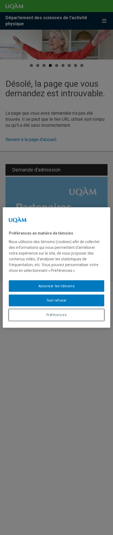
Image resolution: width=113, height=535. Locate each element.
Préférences (56, 315)
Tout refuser (56, 300)
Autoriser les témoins (56, 286)
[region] (56, 267)
